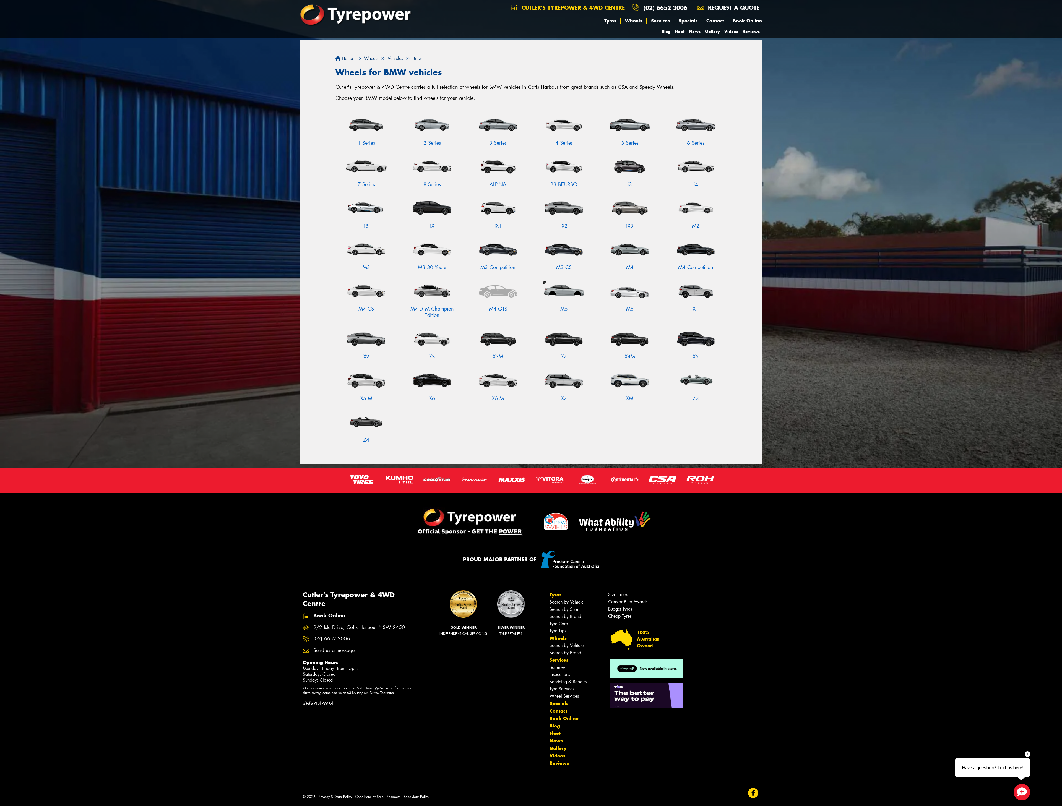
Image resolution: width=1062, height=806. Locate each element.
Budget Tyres (620, 609)
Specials (688, 21)
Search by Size (564, 609)
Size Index (618, 595)
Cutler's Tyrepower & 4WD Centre (572, 7)
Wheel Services (564, 696)
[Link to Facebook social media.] (753, 793)
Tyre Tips (558, 631)
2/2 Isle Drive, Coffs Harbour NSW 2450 (359, 627)
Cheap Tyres (619, 616)
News (695, 31)
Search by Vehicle (567, 602)
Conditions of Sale (369, 796)
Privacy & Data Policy (335, 796)
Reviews (751, 31)
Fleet (679, 31)
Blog (666, 31)
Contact (715, 21)
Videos (731, 31)
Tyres (610, 21)
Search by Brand (565, 616)
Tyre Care (559, 624)
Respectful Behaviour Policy (408, 796)
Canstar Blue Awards (627, 602)
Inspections (560, 674)
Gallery (712, 31)
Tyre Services (562, 689)
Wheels (633, 21)
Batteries (557, 667)
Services (660, 21)
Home (346, 58)
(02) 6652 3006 (665, 7)
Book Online (747, 21)
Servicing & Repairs (568, 682)
